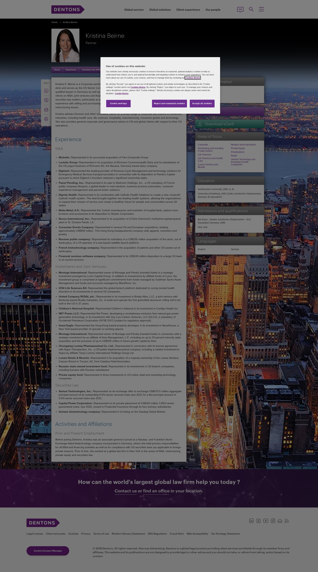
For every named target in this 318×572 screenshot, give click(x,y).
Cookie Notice (121, 93)
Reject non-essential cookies (169, 103)
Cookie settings (118, 103)
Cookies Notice (192, 78)
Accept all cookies (202, 103)
